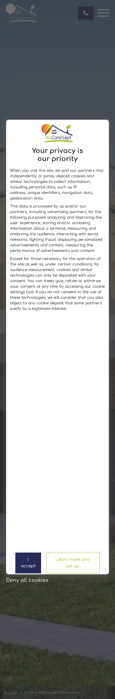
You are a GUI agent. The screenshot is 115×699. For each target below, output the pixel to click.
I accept (28, 562)
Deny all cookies (27, 580)
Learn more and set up (73, 562)
